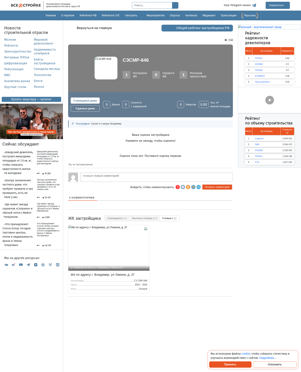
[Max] (58, 264)
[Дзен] (36, 264)
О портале (67, 15)
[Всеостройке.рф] (27, 5)
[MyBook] (50, 264)
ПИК (257, 144)
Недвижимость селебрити (40, 51)
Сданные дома (85, 108)
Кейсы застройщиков (44, 61)
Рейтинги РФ (88, 15)
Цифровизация (15, 63)
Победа (259, 70)
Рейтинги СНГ (111, 15)
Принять (230, 364)
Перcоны (250, 15)
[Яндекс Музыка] (43, 264)
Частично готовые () (144, 218)
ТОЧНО (258, 58)
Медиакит (209, 15)
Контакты (191, 15)
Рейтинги (11, 45)
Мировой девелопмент (43, 41)
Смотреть (131, 15)
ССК (257, 162)
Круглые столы (15, 87)
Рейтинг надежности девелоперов (257, 38)
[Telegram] (28, 264)
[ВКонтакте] (6, 264)
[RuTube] (13, 264)
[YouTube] (21, 264)
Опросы (175, 15)
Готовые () (169, 218)
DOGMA (259, 64)
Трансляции (229, 15)
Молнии (10, 40)
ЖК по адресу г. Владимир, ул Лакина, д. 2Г (103, 274)
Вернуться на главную (94, 28)
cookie (246, 353)
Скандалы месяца (47, 69)
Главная (50, 15)
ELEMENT (260, 76)
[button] (198, 187)
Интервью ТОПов (16, 57)
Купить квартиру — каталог (31, 99)
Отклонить (274, 364)
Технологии (42, 75)
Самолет (259, 138)
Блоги (38, 81)
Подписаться (276, 5)
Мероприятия (155, 15)
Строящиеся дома (85, 100)
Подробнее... (267, 357)
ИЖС (7, 75)
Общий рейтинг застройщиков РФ (202, 28)
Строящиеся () (117, 218)
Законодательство (17, 51)
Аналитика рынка (17, 81)
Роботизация (14, 69)
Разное (39, 87)
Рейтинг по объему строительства (269, 121)
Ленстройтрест (262, 82)
